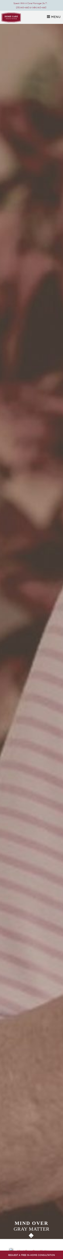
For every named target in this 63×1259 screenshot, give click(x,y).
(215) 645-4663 (22, 7)
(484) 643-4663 (39, 7)
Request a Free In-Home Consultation (31, 1255)
